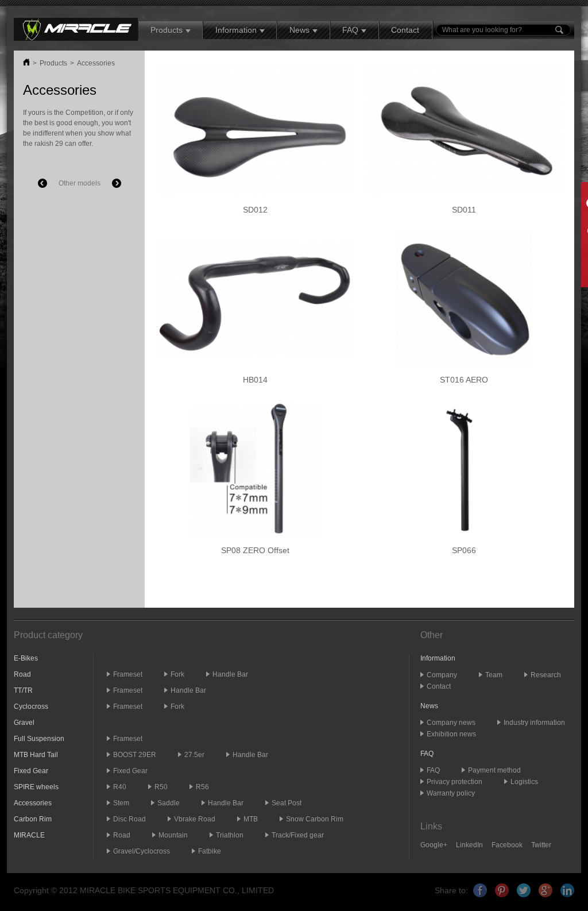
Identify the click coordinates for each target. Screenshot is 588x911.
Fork (177, 674)
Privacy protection (454, 782)
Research (546, 675)
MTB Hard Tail (36, 755)
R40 (119, 787)
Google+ (433, 845)
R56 (202, 787)
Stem (121, 803)
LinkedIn (469, 845)
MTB (250, 819)
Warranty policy (451, 793)
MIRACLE (29, 835)
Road (22, 674)
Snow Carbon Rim (314, 819)
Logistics (524, 782)
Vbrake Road (194, 819)
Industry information (534, 723)
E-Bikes (26, 658)
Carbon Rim (33, 819)
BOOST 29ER (134, 755)
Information (236, 29)
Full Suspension (39, 739)
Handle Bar (230, 674)
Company (442, 675)
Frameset (127, 674)
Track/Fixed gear (298, 835)
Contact (405, 29)
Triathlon (229, 835)
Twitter (541, 845)
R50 (161, 787)
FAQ (350, 29)
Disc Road (129, 819)
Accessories (96, 63)
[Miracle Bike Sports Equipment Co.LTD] (76, 28)
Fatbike (209, 851)
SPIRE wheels (36, 787)
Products (166, 29)
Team (493, 675)
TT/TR (23, 690)
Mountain (173, 835)
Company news (451, 723)
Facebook (507, 845)
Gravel (24, 723)
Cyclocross (31, 706)
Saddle (168, 803)
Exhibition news (451, 734)
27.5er (194, 755)
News (299, 29)
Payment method (494, 770)
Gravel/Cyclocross (141, 851)
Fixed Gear (31, 771)
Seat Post (286, 803)
